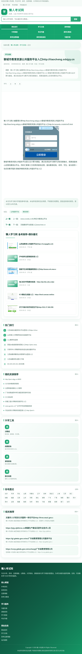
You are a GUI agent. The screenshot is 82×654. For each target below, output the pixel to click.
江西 (18, 498)
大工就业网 (9, 397)
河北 (18, 493)
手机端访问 (23, 5)
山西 (24, 493)
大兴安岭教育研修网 (12, 384)
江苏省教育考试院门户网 (15, 359)
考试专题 (15, 5)
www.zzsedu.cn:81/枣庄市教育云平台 (33, 219)
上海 (58, 493)
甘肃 (31, 502)
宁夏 (43, 502)
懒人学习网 (6, 5)
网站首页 (15, 27)
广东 (49, 498)
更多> (76, 325)
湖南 (43, 498)
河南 (31, 498)
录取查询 (4, 612)
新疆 (49, 502)
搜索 (75, 19)
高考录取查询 (41, 37)
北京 (6, 493)
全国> (76, 489)
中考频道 (15, 32)
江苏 (64, 493)
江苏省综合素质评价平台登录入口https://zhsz (22, 330)
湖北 (37, 498)
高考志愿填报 (14, 37)
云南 (12, 502)
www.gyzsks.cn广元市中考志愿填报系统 (18, 406)
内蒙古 (32, 493)
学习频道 (4, 615)
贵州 (6, 502)
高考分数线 (67, 32)
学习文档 (41, 27)
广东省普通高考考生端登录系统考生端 (18, 392)
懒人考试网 (14, 45)
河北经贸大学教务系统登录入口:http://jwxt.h (19, 410)
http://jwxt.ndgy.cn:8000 (13, 379)
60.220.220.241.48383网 (15, 364)
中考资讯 (4, 587)
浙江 (71, 493)
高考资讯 (4, 590)
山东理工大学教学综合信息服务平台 (19, 335)
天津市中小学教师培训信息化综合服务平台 (21, 349)
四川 (74, 498)
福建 (12, 498)
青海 (37, 502)
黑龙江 (52, 493)
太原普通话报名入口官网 (13, 388)
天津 (12, 493)
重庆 (68, 498)
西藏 (18, 502)
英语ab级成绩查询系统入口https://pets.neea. (22, 344)
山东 (24, 498)
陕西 (24, 502)
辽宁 (38, 493)
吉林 (44, 493)
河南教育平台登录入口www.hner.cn (32, 225)
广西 (55, 498)
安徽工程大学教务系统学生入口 (15, 401)
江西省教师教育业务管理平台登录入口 (20, 354)
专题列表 (67, 37)
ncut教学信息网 (12, 340)
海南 (62, 498)
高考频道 (67, 27)
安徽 (6, 498)
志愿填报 (4, 593)
